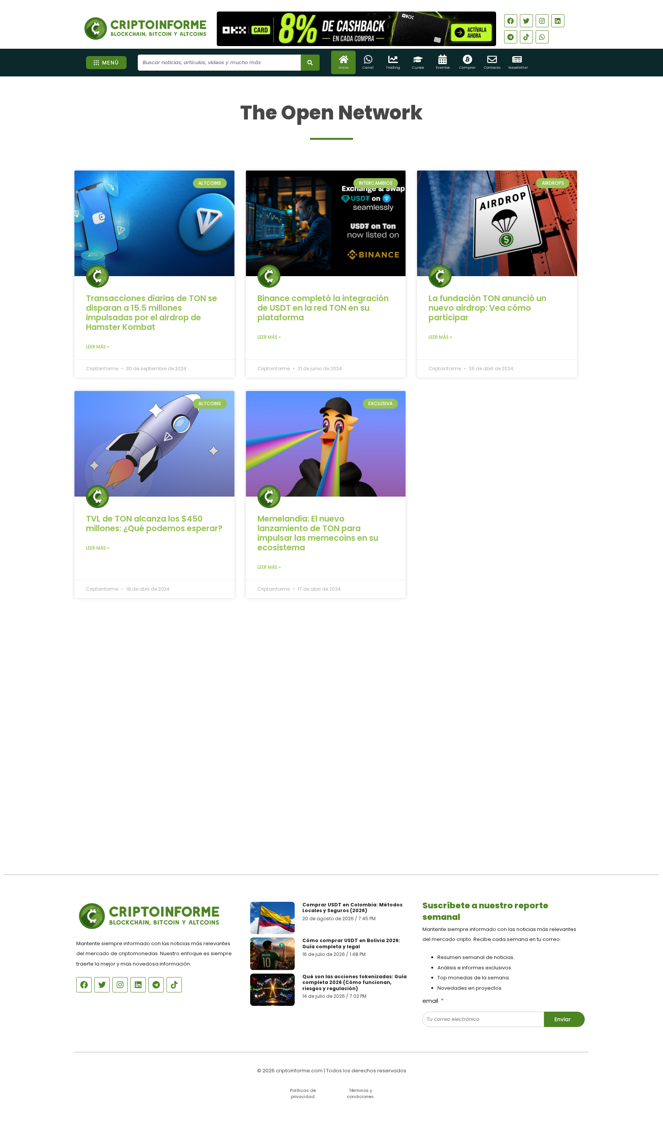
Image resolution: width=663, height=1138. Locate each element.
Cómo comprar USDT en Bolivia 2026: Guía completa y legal (351, 943)
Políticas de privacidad (303, 1093)
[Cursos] (418, 59)
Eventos (443, 67)
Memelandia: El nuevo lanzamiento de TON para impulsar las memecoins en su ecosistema (317, 533)
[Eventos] (442, 59)
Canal (368, 67)
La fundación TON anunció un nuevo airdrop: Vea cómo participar (487, 308)
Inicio (343, 67)
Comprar (467, 67)
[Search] (310, 63)
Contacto (492, 67)
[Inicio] (343, 59)
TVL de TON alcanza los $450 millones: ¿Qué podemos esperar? (154, 523)
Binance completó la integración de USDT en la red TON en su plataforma (323, 308)
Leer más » (97, 346)
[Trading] (393, 59)
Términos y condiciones (360, 1093)
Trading (393, 67)
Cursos (418, 67)
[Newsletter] (517, 59)
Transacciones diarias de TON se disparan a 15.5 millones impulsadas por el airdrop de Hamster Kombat (151, 313)
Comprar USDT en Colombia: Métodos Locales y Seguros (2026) (352, 907)
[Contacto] (492, 59)
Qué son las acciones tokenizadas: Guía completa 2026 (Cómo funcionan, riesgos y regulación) (354, 982)
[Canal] (368, 59)
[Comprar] (467, 59)
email (431, 1001)
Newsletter (518, 67)
